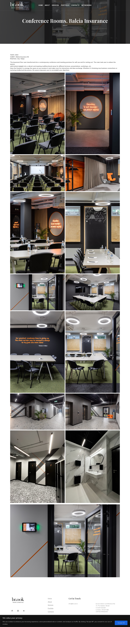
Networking (86, 5)
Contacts (75, 5)
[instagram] (18, 611)
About (47, 5)
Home (40, 5)
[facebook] (12, 611)
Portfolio (65, 5)
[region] (65, 621)
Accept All (121, 623)
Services (55, 5)
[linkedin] (24, 611)
